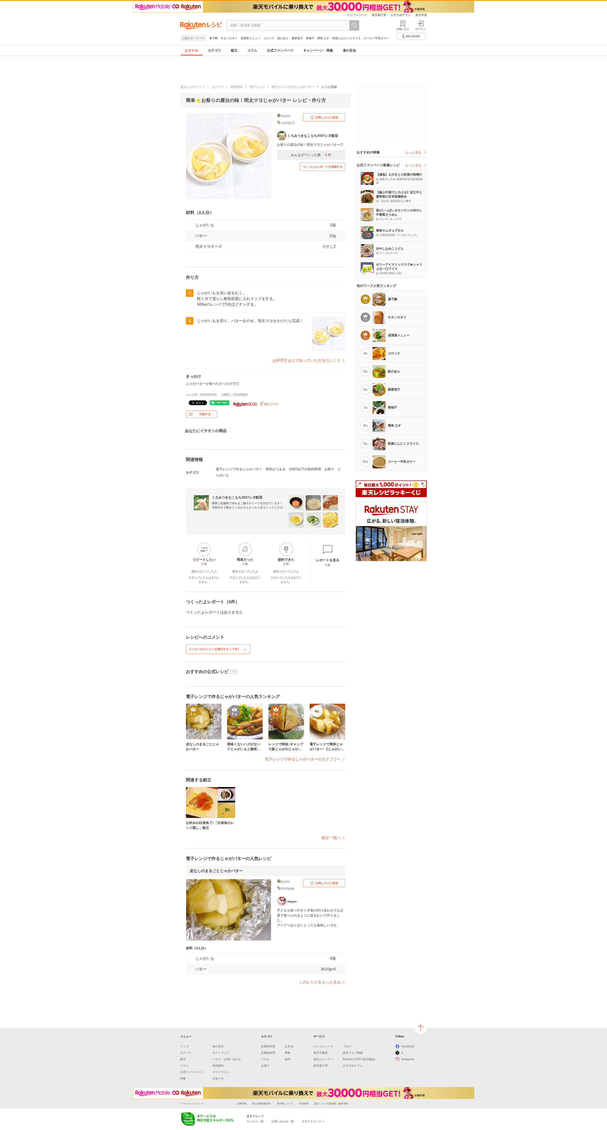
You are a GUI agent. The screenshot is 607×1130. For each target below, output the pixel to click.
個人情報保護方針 (261, 1103)
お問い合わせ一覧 (282, 1121)
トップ (184, 1046)
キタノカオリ (229, 38)
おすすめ (191, 50)
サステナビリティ (313, 1121)
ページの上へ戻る (420, 1028)
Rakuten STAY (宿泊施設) (359, 1059)
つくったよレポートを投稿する (322, 166)
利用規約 (218, 1065)
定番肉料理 (268, 1046)
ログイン (420, 29)
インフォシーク (357, 15)
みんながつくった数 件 (311, 155)
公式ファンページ (280, 50)
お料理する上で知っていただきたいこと (306, 360)
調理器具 (236, 87)
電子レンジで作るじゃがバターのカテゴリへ (303, 759)
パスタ (265, 1059)
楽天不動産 (320, 1052)
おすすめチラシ (401, 15)
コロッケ (269, 38)
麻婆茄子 (297, 38)
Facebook (407, 1046)
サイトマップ (221, 1052)
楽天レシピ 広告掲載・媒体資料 (331, 1103)
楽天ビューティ (323, 1059)
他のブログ (270, 404)
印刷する (205, 414)
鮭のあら (283, 38)
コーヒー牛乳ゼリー (376, 38)
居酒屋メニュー (250, 38)
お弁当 (289, 1046)
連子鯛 (213, 38)
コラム (252, 50)
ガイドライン (221, 1072)
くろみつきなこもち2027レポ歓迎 (237, 497)
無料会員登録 (413, 36)
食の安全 (349, 50)
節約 (287, 1059)
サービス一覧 (255, 1121)
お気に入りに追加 (326, 117)
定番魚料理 (268, 1052)
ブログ (347, 1046)
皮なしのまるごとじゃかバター (216, 871)
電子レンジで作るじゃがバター (293, 87)
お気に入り (402, 29)
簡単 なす (323, 38)
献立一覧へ (331, 838)
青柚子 (310, 38)
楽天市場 (421, 15)
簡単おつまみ (275, 469)
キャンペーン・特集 (318, 50)
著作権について (285, 1103)
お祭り (329, 469)
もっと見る (413, 152)
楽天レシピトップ (192, 87)
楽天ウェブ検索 (353, 1052)
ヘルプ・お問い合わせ (226, 1059)
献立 (234, 50)
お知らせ (218, 1078)
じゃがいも (204, 225)
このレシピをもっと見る (320, 982)
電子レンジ (257, 87)
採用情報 (303, 1103)
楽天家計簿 (379, 15)
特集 (183, 1078)
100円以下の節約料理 (305, 469)
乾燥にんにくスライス (346, 38)
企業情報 (241, 1103)
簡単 (287, 1052)
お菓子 (265, 1065)
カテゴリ (214, 50)
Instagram (407, 1059)
